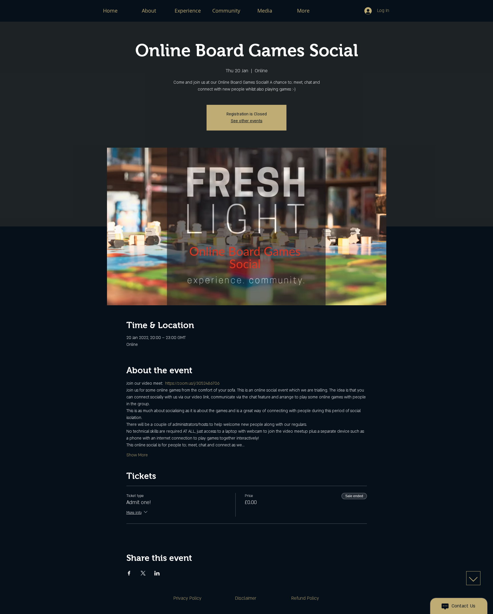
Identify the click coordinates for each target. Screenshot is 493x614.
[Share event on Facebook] (129, 573)
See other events (246, 121)
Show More (137, 455)
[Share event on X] (143, 573)
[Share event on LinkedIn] (157, 573)
